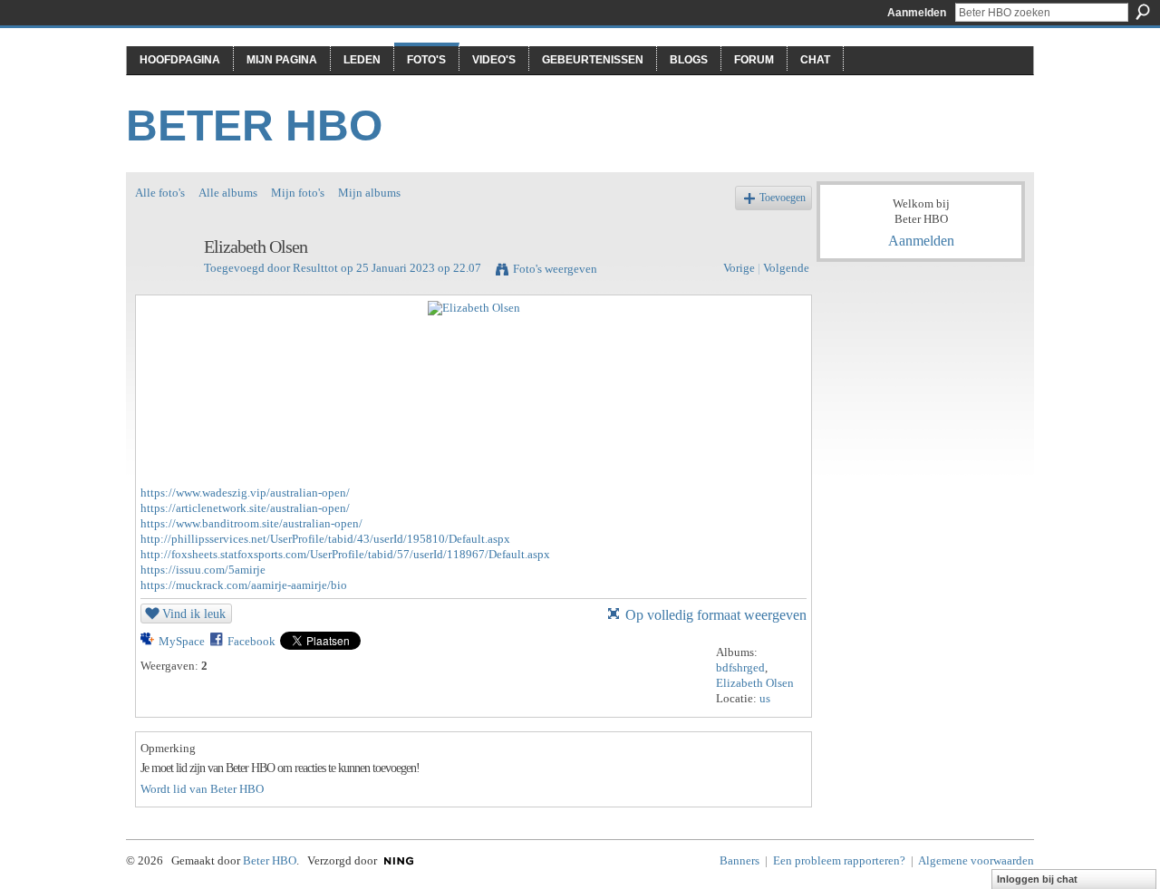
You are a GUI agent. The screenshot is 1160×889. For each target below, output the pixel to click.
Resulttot (315, 268)
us (764, 698)
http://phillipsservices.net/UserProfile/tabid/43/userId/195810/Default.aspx (325, 539)
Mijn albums (369, 192)
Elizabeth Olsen (755, 683)
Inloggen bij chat (1037, 879)
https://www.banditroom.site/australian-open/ (251, 523)
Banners (739, 860)
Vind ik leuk (194, 613)
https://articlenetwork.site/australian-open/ (245, 508)
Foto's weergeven (555, 268)
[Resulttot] (164, 286)
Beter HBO (254, 125)
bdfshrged (740, 667)
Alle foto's (160, 192)
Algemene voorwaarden (976, 860)
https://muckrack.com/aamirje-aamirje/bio (243, 585)
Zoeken (1143, 12)
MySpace (182, 641)
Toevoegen (782, 198)
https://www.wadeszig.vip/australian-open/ (245, 492)
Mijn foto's (297, 192)
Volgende (786, 268)
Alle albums (227, 192)
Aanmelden (916, 12)
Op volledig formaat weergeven (716, 615)
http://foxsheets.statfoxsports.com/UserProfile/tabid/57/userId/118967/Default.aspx (345, 554)
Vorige (739, 268)
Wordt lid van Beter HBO (202, 789)
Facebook (251, 641)
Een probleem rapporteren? (839, 860)
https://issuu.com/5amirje (203, 569)
